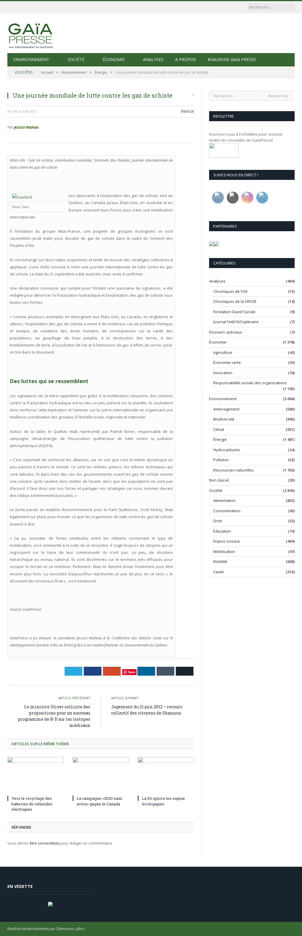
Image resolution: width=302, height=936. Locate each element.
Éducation (222, 531)
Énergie (187, 111)
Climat (218, 429)
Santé (218, 571)
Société (76, 59)
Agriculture (222, 352)
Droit (217, 520)
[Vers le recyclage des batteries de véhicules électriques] (35, 775)
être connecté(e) (44, 843)
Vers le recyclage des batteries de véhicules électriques (32, 804)
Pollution (221, 459)
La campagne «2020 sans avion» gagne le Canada (99, 801)
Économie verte (227, 362)
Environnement (31, 59)
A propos (185, 59)
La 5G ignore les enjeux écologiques (163, 801)
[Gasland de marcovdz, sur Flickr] (22, 197)
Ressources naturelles (233, 470)
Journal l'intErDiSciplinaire (236, 321)
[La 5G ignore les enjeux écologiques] (166, 775)
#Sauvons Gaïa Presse (232, 59)
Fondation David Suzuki (234, 311)
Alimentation (224, 500)
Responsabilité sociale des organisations (250, 382)
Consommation (226, 510)
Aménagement (226, 409)
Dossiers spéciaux (225, 332)
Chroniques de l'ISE (230, 291)
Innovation (222, 372)
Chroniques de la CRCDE (235, 301)
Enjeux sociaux (226, 541)
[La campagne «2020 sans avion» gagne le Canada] (101, 775)
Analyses (153, 59)
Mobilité (220, 561)
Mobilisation (224, 551)
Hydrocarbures (226, 449)
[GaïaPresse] (31, 33)
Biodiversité (223, 419)
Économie (114, 59)
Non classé (219, 480)
